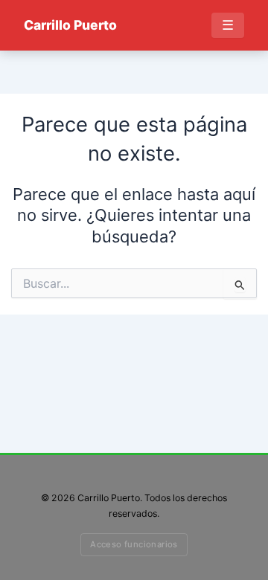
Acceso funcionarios (134, 544)
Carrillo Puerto (70, 25)
